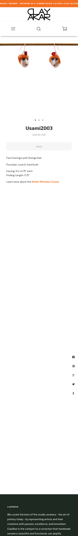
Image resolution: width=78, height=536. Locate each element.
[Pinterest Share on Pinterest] (74, 366)
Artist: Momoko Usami (45, 181)
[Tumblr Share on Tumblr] (74, 393)
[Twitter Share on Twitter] (74, 384)
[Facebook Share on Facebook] (74, 357)
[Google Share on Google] (74, 375)
